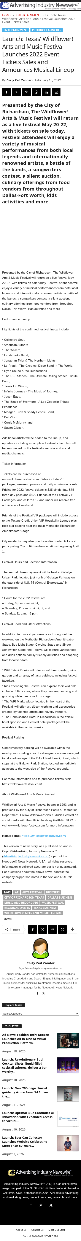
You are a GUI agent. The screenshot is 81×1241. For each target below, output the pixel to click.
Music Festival (53, 903)
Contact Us (37, 1229)
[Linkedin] (46, 92)
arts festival (32, 892)
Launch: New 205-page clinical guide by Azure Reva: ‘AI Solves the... (25, 1092)
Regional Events (17, 908)
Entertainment (28, 15)
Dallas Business (60, 897)
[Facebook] (6, 92)
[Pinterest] (26, 92)
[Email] (56, 92)
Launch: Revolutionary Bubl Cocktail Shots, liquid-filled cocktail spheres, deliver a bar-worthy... (25, 1065)
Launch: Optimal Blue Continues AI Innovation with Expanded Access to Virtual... (28, 1117)
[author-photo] (40, 948)
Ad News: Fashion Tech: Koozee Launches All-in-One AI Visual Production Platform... (25, 1039)
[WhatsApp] (36, 92)
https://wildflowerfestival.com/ (44, 835)
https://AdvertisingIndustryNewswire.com (40, 968)
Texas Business (44, 908)
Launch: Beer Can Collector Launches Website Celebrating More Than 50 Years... (24, 1141)
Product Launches (46, 30)
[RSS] (41, 1205)
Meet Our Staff (56, 1229)
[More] (72, 929)
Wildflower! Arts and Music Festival (33, 913)
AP (17, 892)
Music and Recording (21, 903)
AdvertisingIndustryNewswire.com (26, 856)
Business (53, 892)
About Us (21, 1229)
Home (6, 15)
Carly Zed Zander (19, 80)
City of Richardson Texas (24, 897)
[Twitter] (16, 92)
